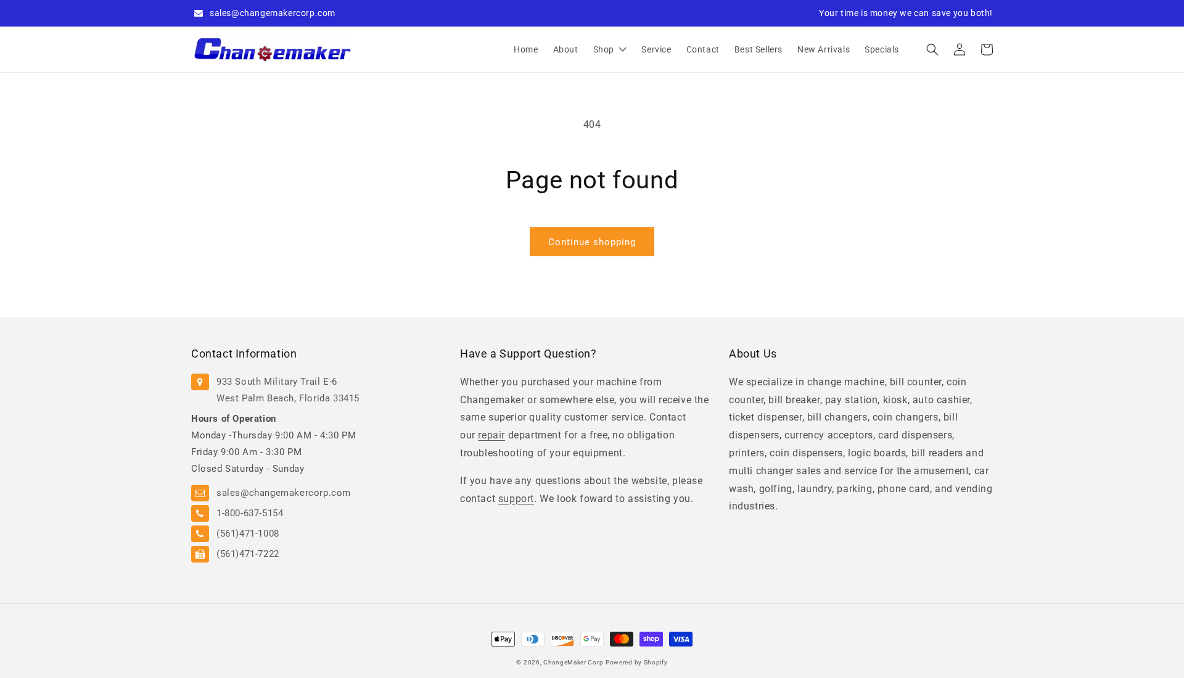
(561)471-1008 (247, 533)
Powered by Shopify (637, 662)
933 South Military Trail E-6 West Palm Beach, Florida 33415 (288, 390)
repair (491, 435)
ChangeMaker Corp (573, 662)
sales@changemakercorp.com (272, 13)
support (516, 498)
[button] (932, 49)
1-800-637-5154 (249, 513)
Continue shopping (592, 242)
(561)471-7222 (247, 553)
